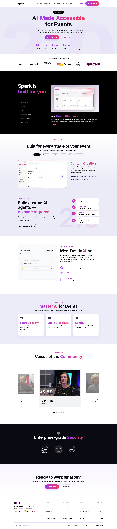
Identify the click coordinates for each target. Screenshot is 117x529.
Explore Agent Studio (25, 226)
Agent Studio (79, 154)
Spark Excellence (84, 511)
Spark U (82, 515)
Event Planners (66, 508)
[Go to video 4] (61, 412)
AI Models (48, 515)
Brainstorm (55, 154)
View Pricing (66, 486)
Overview (48, 508)
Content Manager (50, 518)
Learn (53, 3)
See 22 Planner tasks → (58, 125)
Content (37, 154)
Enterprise (65, 3)
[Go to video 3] (59, 412)
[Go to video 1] (54, 412)
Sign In (81, 3)
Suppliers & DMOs (67, 518)
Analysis (63, 154)
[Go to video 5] (63, 412)
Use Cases (47, 3)
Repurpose (45, 154)
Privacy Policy (87, 525)
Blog (71, 3)
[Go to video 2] (56, 412)
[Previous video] (21, 400)
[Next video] (96, 400)
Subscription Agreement (74, 525)
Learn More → (51, 332)
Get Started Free (92, 3)
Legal (70, 154)
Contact (99, 515)
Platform (39, 3)
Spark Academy (84, 508)
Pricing (59, 3)
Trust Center (100, 518)
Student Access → (80, 332)
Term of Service (99, 525)
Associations (66, 515)
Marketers (65, 511)
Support (82, 518)
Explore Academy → (25, 332)
